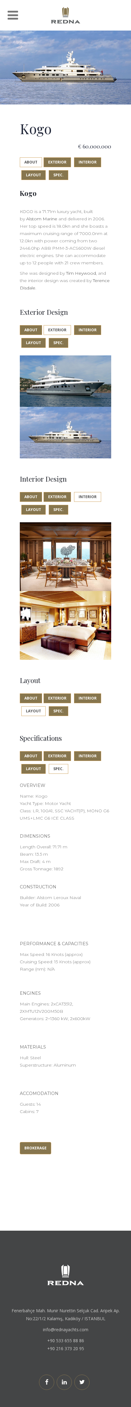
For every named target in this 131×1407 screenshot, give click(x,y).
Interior (88, 162)
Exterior (57, 162)
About (30, 162)
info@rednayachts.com (65, 1329)
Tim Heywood (81, 273)
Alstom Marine (41, 219)
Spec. (58, 175)
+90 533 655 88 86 (65, 1340)
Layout (33, 175)
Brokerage (35, 1148)
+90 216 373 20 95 (65, 1348)
